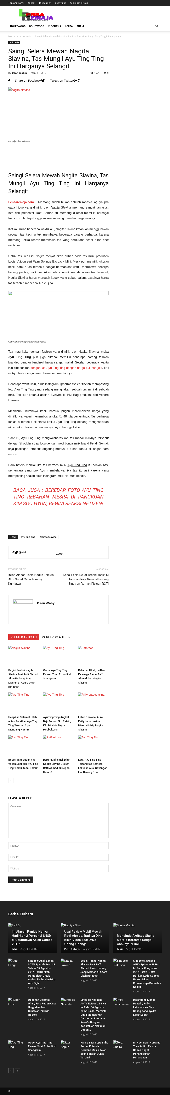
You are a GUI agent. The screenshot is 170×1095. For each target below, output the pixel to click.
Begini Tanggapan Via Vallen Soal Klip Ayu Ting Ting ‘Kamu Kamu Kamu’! (23, 764)
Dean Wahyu (20, 72)
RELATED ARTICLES (24, 637)
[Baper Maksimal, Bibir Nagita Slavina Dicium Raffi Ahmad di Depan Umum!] (58, 745)
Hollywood (18, 26)
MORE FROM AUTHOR (56, 637)
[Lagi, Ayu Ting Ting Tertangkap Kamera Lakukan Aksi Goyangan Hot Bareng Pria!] (93, 745)
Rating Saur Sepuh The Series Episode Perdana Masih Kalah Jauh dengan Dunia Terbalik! (94, 1050)
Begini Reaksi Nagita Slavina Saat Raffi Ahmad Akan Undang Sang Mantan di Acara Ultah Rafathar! (23, 678)
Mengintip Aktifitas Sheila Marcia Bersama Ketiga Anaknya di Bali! (135, 940)
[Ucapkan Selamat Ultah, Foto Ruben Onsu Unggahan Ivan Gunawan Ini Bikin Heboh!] (16, 1004)
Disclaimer (45, 2)
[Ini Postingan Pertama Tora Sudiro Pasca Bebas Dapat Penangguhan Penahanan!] (121, 1046)
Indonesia (54, 26)
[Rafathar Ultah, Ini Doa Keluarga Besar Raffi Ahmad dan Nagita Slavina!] (93, 656)
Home (12, 36)
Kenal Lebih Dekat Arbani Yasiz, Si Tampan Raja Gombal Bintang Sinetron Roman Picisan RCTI (86, 579)
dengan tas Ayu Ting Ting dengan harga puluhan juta (66, 368)
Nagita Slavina (48, 536)
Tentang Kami (16, 2)
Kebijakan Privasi (79, 2)
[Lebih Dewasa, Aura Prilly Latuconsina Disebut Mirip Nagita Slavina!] (93, 702)
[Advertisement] (58, 155)
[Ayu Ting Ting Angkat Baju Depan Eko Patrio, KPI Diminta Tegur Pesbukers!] (58, 702)
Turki (80, 26)
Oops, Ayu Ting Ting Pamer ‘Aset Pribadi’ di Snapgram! (57, 674)
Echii (15, 948)
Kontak (31, 2)
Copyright (60, 2)
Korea (69, 26)
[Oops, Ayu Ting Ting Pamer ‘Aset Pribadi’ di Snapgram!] (58, 656)
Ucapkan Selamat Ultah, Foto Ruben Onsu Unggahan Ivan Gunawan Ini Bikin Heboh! (42, 1007)
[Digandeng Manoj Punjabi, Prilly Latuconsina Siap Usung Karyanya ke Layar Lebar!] (121, 1004)
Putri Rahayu (72, 948)
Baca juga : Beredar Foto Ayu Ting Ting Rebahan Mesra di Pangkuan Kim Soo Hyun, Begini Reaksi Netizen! (58, 496)
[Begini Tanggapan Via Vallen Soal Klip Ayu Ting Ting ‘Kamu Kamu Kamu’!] (23, 745)
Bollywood (36, 26)
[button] (157, 26)
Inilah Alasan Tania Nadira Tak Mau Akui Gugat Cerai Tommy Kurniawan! (31, 579)
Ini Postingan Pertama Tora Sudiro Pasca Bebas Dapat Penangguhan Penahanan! (146, 1050)
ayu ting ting (28, 536)
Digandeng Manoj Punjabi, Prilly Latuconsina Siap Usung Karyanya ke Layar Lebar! (144, 1007)
